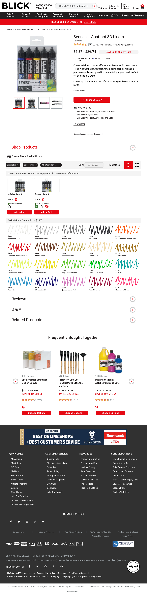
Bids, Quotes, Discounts (124, 467)
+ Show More (79, 124)
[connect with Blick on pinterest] (35, 523)
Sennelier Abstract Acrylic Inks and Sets (95, 118)
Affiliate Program (19, 484)
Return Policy (53, 471)
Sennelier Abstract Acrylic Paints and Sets (96, 111)
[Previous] (15, 381)
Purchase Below (93, 100)
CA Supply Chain (57, 576)
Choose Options (37, 413)
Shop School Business (125, 6)
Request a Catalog (89, 488)
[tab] (73, 147)
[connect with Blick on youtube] (43, 523)
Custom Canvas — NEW (22, 500)
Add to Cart (19, 212)
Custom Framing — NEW (22, 504)
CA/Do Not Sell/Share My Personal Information (100, 534)
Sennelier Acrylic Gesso (87, 115)
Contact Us (52, 488)
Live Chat (51, 484)
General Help (53, 459)
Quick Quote (118, 475)
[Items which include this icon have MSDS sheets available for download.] (9, 206)
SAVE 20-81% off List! (32, 394)
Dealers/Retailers (121, 492)
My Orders (16, 463)
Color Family (29, 165)
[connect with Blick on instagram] (27, 523)
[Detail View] (137, 165)
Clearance (139, 15)
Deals (126, 15)
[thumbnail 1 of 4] (19, 103)
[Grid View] (128, 165)
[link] (41, 8)
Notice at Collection (46, 532)
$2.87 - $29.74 (85, 52)
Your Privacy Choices (73, 532)
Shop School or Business (125, 459)
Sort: (81, 165)
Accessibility (42, 573)
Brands (101, 15)
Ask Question (127, 45)
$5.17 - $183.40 (103, 390)
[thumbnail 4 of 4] (56, 103)
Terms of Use (29, 573)
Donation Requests (56, 479)
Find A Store (17, 475)
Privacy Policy (18, 532)
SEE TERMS (90, 22)
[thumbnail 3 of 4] (44, 103)
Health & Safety (88, 467)
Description (11, 165)
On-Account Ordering (123, 471)
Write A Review (112, 45)
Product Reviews (88, 475)
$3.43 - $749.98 (30, 390)
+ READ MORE (79, 91)
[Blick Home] (16, 5)
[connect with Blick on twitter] (19, 523)
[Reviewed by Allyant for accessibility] (133, 567)
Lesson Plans (119, 488)
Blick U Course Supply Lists (125, 479)
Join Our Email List (19, 496)
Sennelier (78, 41)
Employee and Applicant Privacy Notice (128, 534)
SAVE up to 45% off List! (118, 52)
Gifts (116, 15)
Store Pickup (17, 479)
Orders (136, 8)
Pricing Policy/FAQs (56, 475)
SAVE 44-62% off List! (69, 394)
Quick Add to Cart (121, 463)
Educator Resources (122, 484)
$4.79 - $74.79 (66, 390)
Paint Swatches (88, 471)
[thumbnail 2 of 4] (31, 103)
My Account (16, 459)
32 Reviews (98, 45)
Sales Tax (51, 467)
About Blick (16, 492)
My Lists (15, 471)
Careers (14, 488)
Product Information (90, 459)
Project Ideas (87, 484)
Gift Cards (16, 467)
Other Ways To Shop (49, 165)
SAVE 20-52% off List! (105, 394)
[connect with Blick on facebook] (11, 523)
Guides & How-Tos (89, 479)
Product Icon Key (89, 463)
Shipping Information (57, 463)
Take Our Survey (54, 492)
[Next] (131, 381)
